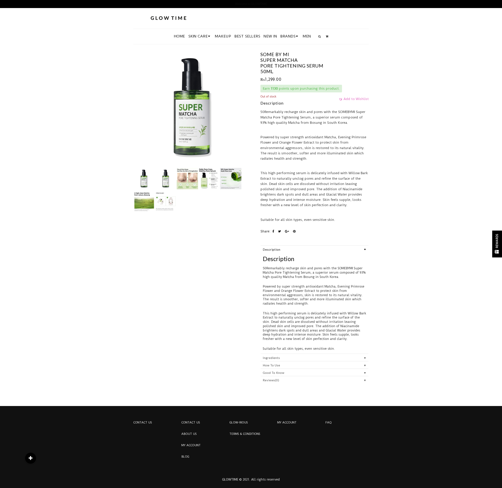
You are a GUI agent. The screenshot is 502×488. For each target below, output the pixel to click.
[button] (354, 100)
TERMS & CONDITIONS (244, 434)
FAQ (328, 422)
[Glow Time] (168, 17)
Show (497, 244)
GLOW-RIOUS (238, 422)
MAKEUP (223, 36)
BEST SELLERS (247, 36)
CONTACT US (142, 422)
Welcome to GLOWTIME (251, 3)
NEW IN (270, 36)
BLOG (185, 456)
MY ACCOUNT (191, 445)
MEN (307, 36)
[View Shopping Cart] (327, 36)
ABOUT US (189, 434)
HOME (179, 36)
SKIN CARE (198, 36)
